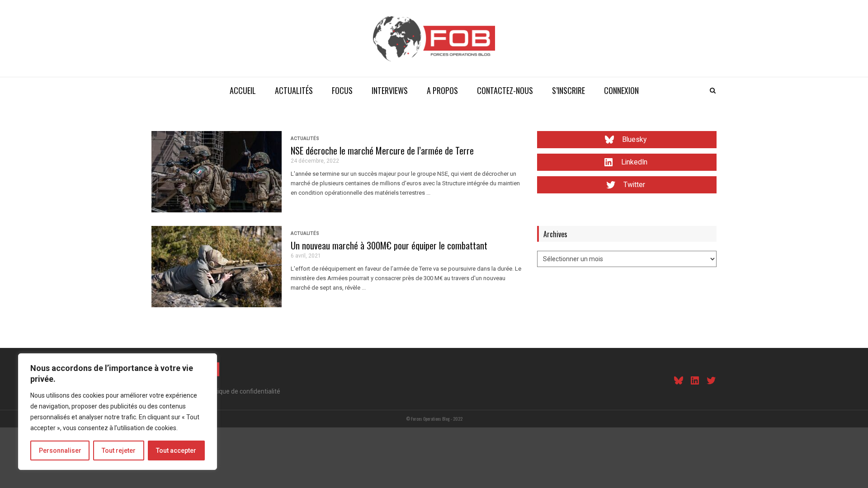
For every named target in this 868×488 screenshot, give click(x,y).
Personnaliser (60, 450)
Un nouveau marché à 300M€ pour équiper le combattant (389, 245)
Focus (342, 90)
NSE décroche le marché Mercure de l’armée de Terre (382, 150)
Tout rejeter (119, 450)
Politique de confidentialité (242, 391)
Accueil (243, 90)
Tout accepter (176, 450)
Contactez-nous (505, 90)
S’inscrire (568, 90)
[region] (117, 411)
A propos (442, 90)
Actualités (294, 90)
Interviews (390, 90)
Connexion (621, 90)
